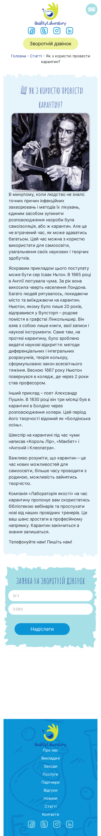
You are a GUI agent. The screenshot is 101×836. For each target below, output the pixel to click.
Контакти (50, 814)
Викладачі (50, 758)
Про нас (50, 750)
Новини (50, 798)
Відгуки (51, 790)
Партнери (51, 782)
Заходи (50, 766)
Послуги (50, 774)
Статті (51, 806)
